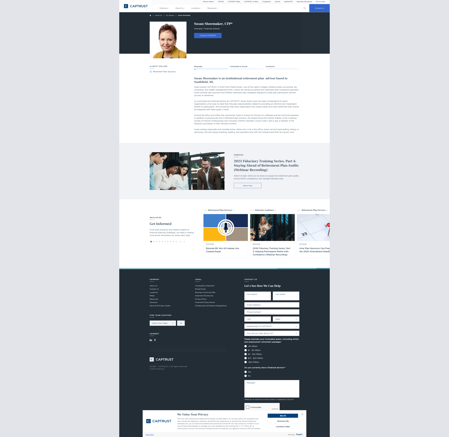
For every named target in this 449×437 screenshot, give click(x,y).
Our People (170, 15)
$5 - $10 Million (255, 354)
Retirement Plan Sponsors (164, 71)
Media (152, 296)
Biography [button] (198, 66)
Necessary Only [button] (283, 421)
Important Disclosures (304, 2)
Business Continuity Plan (205, 292)
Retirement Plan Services (220, 210)
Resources (211, 8)
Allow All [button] (283, 416)
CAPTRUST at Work (251, 2)
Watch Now (247, 186)
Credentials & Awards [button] (238, 66)
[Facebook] (155, 340)
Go (181, 323)
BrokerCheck (200, 289)
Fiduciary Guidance (264, 210)
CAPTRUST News (234, 2)
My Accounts (320, 2)
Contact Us (319, 8)
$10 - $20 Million (255, 358)
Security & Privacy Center (160, 306)
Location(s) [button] (270, 66)
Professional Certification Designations (211, 306)
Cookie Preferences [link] (157, 369)
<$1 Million (252, 346)
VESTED (221, 2)
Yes (249, 372)
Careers (277, 2)
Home (150, 15)
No (249, 376)
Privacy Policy (150, 434)
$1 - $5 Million (254, 350)
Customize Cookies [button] (283, 426)
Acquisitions (266, 2)
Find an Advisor (208, 2)
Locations (195, 8)
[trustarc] (299, 434)
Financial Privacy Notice (205, 302)
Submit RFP (288, 2)
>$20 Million (253, 362)
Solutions (163, 8)
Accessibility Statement (204, 286)
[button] (302, 414)
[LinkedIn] (151, 340)
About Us (179, 8)
